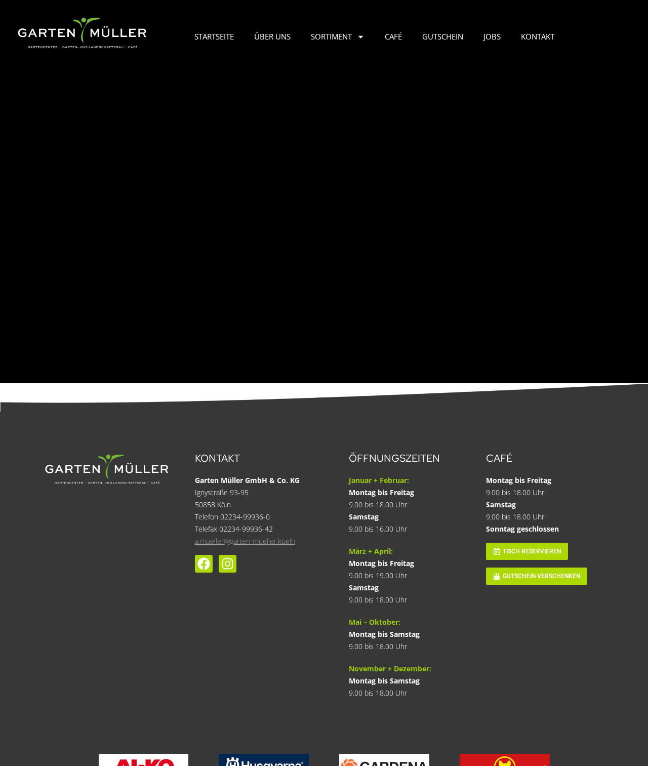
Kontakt (537, 36)
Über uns (272, 36)
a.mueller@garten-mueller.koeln (245, 541)
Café (393, 36)
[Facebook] (204, 564)
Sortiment (331, 36)
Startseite (214, 36)
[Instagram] (227, 564)
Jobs (492, 36)
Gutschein (442, 36)
